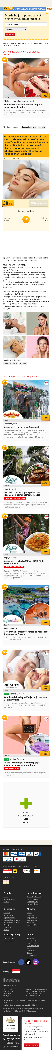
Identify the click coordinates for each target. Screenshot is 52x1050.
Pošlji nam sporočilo (12, 1046)
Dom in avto (31, 950)
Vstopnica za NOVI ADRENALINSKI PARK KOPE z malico (24, 562)
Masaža (23, 364)
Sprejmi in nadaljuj (31, 1045)
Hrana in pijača (32, 941)
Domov (6, 897)
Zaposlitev (30, 915)
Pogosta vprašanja (33, 899)
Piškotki (6, 930)
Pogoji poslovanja (9, 918)
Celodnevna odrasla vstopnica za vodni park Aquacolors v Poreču (26, 632)
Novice (29, 913)
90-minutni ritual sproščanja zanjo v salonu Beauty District (25, 698)
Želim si (6, 902)
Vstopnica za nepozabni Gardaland (21, 427)
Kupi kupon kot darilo (26, 211)
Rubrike (30, 934)
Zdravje (29, 953)
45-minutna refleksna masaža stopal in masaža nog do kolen (23, 105)
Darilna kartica (32, 920)
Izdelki (29, 948)
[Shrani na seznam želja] (46, 61)
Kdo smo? (7, 913)
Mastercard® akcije (33, 925)
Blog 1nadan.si (32, 918)
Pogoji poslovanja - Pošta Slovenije (12, 924)
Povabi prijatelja (32, 922)
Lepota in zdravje (10, 364)
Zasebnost (7, 927)
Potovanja (30, 938)
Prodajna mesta (32, 902)
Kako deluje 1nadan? (34, 897)
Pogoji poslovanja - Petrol (12, 920)
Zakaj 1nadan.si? (9, 938)
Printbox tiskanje (32, 904)
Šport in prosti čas (33, 946)
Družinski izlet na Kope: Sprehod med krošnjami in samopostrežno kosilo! (22, 493)
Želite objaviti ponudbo (11, 941)
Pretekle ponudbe (9, 899)
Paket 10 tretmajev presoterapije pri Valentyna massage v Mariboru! (22, 763)
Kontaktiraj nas (9, 915)
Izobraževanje (31, 955)
